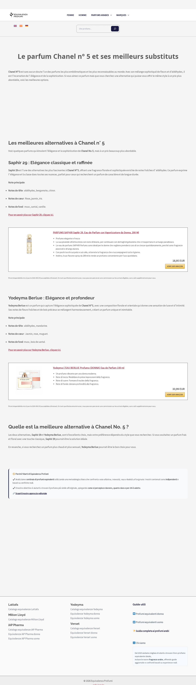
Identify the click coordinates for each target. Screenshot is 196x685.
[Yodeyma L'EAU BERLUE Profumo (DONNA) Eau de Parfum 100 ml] (29, 380)
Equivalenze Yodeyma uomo (84, 618)
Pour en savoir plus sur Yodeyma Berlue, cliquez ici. (34, 349)
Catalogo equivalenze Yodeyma (86, 609)
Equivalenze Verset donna (83, 632)
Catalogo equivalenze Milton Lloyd (26, 619)
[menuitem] (15, 26)
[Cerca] (115, 28)
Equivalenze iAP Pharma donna (24, 634)
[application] (110, 15)
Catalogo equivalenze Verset (85, 628)
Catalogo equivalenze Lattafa (23, 609)
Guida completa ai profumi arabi (152, 630)
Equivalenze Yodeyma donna (85, 613)
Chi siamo (140, 643)
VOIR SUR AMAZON (175, 266)
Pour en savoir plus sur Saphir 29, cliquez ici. (31, 214)
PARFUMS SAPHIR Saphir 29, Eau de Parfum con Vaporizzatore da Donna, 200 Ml (96, 232)
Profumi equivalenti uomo (149, 622)
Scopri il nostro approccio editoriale (31, 493)
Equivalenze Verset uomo (83, 637)
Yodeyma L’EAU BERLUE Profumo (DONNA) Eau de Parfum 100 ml (88, 367)
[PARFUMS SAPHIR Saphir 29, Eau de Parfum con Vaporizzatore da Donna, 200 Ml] (29, 245)
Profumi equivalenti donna (149, 613)
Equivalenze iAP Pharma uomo (24, 638)
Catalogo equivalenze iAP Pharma (25, 629)
